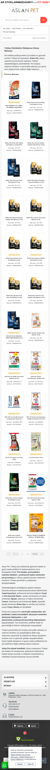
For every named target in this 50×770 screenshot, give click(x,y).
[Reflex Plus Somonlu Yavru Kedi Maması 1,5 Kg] (14, 167)
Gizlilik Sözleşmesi (26, 757)
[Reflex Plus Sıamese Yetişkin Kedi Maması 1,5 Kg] (35, 242)
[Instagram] (25, 732)
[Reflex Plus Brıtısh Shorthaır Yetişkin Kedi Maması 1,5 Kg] (14, 205)
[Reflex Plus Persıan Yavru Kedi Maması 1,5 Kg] (35, 205)
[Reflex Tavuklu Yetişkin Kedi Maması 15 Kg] (35, 320)
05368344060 (13, 707)
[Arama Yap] (43, 20)
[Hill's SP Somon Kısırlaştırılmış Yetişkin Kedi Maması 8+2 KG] (35, 401)
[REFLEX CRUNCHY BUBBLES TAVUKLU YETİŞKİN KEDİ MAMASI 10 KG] (35, 523)
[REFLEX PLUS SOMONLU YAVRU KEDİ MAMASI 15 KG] (14, 320)
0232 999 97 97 (14, 704)
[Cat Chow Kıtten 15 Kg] (35, 442)
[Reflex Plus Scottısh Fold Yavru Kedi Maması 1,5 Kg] (14, 283)
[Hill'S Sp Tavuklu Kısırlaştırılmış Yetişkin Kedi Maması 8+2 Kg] (35, 361)
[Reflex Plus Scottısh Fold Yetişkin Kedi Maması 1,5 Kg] (35, 283)
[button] (7, 38)
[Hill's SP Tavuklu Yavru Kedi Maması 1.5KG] (35, 482)
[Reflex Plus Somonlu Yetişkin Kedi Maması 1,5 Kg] (35, 90)
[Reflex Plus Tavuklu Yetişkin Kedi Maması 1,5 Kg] (14, 482)
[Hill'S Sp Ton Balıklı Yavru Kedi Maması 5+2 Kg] (14, 361)
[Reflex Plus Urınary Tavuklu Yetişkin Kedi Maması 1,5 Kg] (35, 130)
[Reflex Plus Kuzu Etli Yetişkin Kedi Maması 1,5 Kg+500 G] (14, 130)
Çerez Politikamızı (17, 759)
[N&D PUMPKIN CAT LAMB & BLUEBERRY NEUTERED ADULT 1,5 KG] (14, 90)
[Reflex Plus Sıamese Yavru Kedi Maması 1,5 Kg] (14, 242)
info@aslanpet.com (15, 717)
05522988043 (13, 709)
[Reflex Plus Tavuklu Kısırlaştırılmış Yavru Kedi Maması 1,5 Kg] (14, 523)
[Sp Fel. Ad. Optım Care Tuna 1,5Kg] (14, 442)
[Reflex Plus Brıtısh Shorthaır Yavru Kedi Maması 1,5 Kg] (35, 167)
